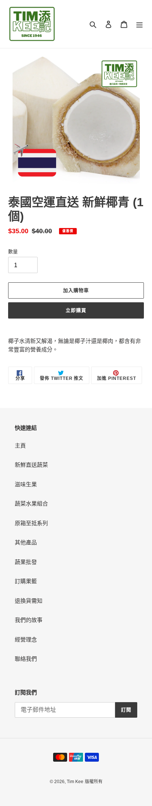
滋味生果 (26, 484)
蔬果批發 (26, 562)
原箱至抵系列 (31, 523)
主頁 (20, 445)
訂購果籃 (26, 581)
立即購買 (76, 310)
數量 (13, 251)
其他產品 (26, 542)
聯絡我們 (26, 659)
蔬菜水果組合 (31, 503)
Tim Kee (75, 781)
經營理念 (26, 639)
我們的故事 (28, 620)
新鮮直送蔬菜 (31, 465)
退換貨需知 (28, 601)
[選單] (139, 24)
